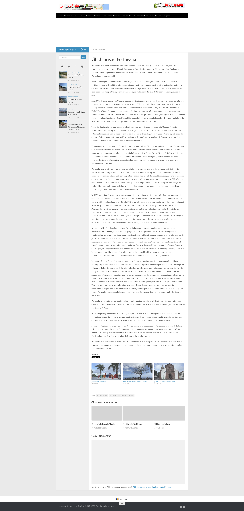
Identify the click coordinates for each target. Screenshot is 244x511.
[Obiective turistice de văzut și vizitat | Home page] (84, 7)
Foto (81, 15)
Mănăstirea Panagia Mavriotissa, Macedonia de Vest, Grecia (76, 126)
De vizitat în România (142, 15)
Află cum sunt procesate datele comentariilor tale (152, 487)
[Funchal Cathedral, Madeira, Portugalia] (169, 371)
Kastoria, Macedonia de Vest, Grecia (76, 113)
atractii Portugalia (102, 395)
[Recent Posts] (62, 66)
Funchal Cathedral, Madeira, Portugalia (164, 381)
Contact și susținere (163, 15)
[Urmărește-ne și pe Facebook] (82, 49)
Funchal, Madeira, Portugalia (99, 381)
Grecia (76, 72)
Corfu (70, 72)
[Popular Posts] (69, 66)
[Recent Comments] (75, 66)
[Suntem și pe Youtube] (85, 49)
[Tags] (82, 66)
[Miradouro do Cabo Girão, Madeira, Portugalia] (137, 371)
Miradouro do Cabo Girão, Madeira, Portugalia (135, 381)
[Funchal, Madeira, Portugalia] (106, 371)
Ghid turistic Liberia (162, 424)
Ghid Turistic (99, 49)
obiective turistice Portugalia (117, 395)
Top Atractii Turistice (111, 15)
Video (88, 15)
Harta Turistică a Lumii (68, 15)
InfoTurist (126, 15)
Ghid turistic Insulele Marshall (104, 424)
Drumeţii (96, 15)
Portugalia (131, 395)
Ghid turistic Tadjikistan (132, 424)
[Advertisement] (122, 32)
